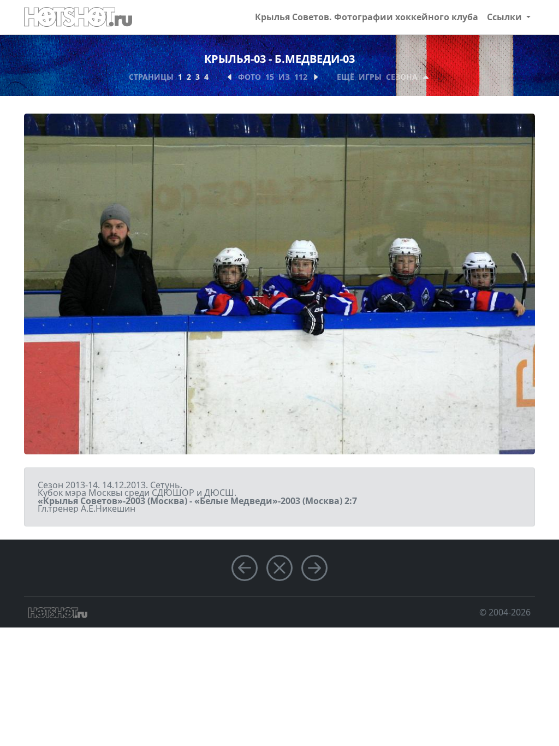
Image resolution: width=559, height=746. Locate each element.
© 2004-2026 (505, 612)
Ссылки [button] (505, 17)
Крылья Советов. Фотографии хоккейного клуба (366, 17)
